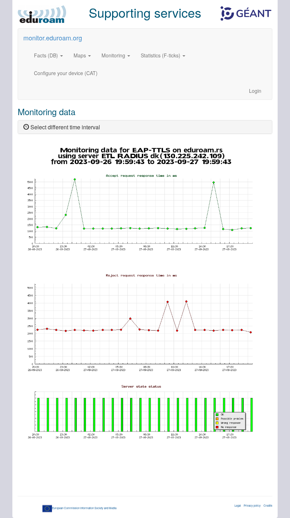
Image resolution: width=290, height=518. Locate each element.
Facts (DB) (46, 55)
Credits (267, 505)
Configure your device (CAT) (66, 73)
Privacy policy (252, 505)
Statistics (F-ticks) (161, 55)
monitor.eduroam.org (52, 37)
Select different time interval (64, 127)
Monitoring (114, 55)
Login (255, 90)
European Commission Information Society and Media (84, 508)
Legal (237, 505)
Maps (80, 55)
